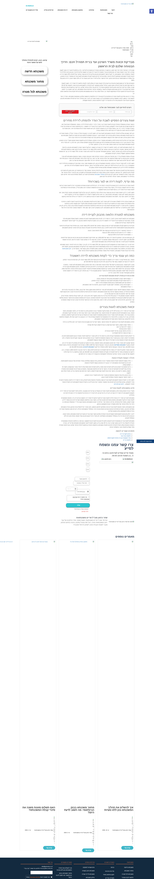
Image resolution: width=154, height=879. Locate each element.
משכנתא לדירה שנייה (88, 874)
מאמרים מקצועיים (80, 31)
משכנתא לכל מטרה (34, 91)
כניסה (112, 867)
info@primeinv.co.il (47, 866)
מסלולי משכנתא (99, 174)
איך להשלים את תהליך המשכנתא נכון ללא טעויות (118, 808)
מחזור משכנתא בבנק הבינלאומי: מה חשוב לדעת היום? (79, 810)
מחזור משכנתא (34, 81)
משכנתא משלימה (120, 345)
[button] (78, 505)
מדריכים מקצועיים (32, 10)
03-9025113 (30, 6)
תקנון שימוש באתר (108, 874)
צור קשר (110, 13)
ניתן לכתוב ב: (107, 459)
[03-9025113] (23, 6)
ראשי (113, 10)
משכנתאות (103, 10)
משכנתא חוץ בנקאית (88, 871)
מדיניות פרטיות (109, 871)
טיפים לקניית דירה (125, 434)
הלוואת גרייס (127, 440)
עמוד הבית (91, 31)
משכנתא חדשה (34, 71)
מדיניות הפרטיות (35, 877)
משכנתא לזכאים (88, 347)
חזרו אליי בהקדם (82, 483)
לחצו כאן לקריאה (119, 384)
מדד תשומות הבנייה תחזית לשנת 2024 (119, 438)
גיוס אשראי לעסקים (89, 867)
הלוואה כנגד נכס (126, 436)
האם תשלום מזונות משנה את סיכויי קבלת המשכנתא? (38, 808)
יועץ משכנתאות (66, 248)
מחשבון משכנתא (77, 10)
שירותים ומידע (48, 10)
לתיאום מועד (83, 479)
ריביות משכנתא (63, 10)
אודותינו (91, 10)
